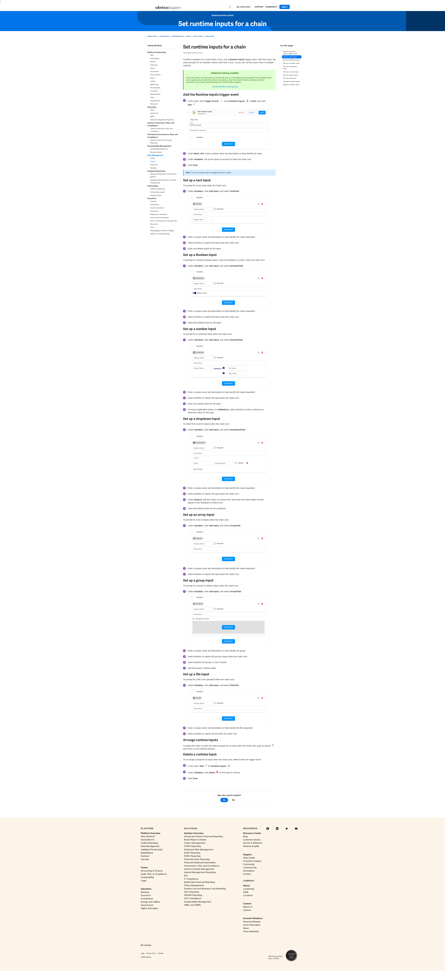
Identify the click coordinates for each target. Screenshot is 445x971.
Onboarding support (157, 192)
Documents (154, 71)
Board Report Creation (195, 839)
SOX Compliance (192, 898)
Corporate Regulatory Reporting (162, 120)
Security (145, 859)
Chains (188, 36)
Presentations (155, 88)
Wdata (152, 158)
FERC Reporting (192, 856)
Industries (146, 889)
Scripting (153, 168)
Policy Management (194, 885)
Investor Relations (252, 918)
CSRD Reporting (192, 846)
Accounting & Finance (152, 871)
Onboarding (152, 186)
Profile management (157, 189)
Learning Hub (250, 867)
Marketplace (147, 853)
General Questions (157, 208)
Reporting (151, 107)
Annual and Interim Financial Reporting (203, 836)
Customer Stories (251, 839)
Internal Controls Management (199, 869)
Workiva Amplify (251, 846)
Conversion (154, 211)
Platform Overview (150, 833)
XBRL (152, 116)
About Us (247, 907)
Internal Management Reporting (200, 872)
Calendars (154, 65)
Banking (145, 892)
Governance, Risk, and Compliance (201, 866)
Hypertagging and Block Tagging (162, 230)
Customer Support (252, 861)
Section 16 (154, 113)
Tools (152, 227)
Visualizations (155, 101)
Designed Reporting (156, 171)
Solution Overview (193, 833)
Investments (147, 898)
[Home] (168, 7)
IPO (186, 875)
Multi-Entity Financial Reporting (199, 882)
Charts (152, 68)
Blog (245, 836)
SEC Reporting (191, 892)
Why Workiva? (148, 836)
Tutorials (153, 201)
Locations (248, 895)
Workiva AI (154, 104)
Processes (154, 91)
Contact (247, 874)
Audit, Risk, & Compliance (154, 874)
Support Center (152, 36)
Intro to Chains (198, 36)
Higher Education (149, 908)
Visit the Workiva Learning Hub (225, 87)
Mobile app (154, 84)
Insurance (146, 895)
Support (247, 854)
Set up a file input (289, 78)
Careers (247, 903)
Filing (152, 110)
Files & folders (155, 75)
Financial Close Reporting (197, 859)
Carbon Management (194, 843)
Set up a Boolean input (291, 60)
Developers (249, 871)
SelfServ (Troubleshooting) (160, 234)
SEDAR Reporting (193, 895)
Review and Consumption (159, 217)
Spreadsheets (155, 94)
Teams (144, 867)
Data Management (178, 36)
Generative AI (147, 839)
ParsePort (151, 198)
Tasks (152, 97)
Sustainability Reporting (158, 149)
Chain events (209, 36)
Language (245, 7)
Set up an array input (291, 72)
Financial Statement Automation (200, 862)
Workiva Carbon (156, 152)
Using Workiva (164, 36)
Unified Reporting (149, 843)
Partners (145, 856)
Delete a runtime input (291, 84)
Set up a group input (290, 75)
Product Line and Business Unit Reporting (205, 888)
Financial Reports (252, 921)
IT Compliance (191, 879)
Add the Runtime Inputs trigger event (290, 53)
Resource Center (252, 833)
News (246, 928)
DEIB (245, 892)
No (233, 800)
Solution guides (155, 195)
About (246, 885)
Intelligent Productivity (151, 849)
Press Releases (251, 931)
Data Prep (154, 165)
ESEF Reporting (192, 853)
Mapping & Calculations (158, 214)
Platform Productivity (156, 52)
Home (152, 78)
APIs (152, 55)
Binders (153, 62)
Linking (152, 81)
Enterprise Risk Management (198, 849)
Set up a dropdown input (290, 68)
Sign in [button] (284, 7)
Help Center (249, 858)
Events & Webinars (252, 843)
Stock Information (252, 925)
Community (248, 864)
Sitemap (160, 953)
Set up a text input (289, 57)
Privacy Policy (151, 953)
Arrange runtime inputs (291, 81)
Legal (143, 880)
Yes (224, 800)
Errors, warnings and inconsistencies (163, 221)
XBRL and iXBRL (192, 905)
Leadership (248, 889)
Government (147, 905)
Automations (154, 58)
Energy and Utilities (150, 902)
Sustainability (147, 877)
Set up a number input (291, 63)
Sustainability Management (159, 146)
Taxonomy (154, 224)
